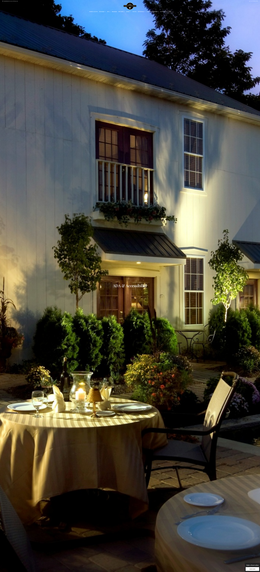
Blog (170, 11)
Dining (128, 11)
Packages (101, 11)
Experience (141, 11)
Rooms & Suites (93, 11)
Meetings (120, 11)
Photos (134, 11)
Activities (163, 11)
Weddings (114, 11)
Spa (108, 11)
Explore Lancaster (152, 11)
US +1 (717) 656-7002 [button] (254, 1)
